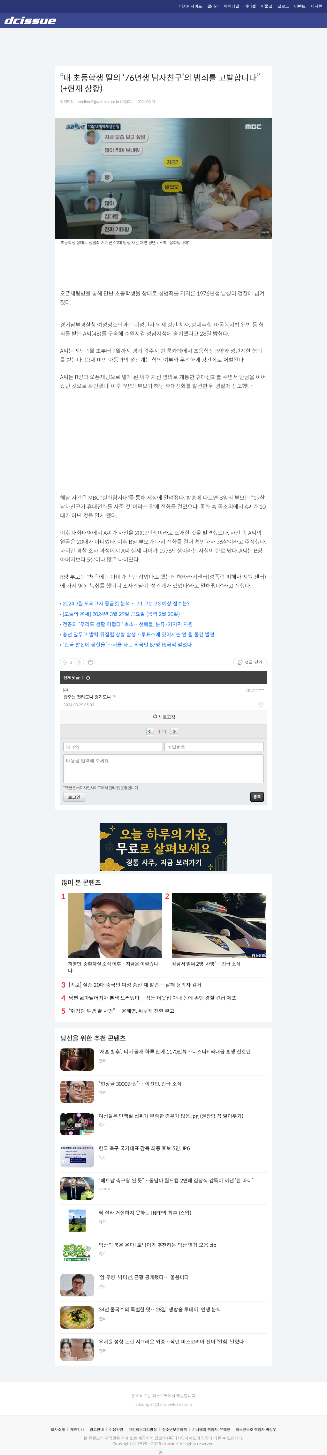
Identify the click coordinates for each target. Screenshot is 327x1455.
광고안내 (97, 1429)
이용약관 (116, 1429)
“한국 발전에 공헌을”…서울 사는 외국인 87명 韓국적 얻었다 (127, 645)
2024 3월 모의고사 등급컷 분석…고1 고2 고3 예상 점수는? (126, 604)
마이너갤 (231, 6)
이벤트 (300, 6)
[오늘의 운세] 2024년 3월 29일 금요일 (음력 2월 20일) (121, 614)
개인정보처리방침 (143, 1429)
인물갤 (266, 6)
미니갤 (250, 6)
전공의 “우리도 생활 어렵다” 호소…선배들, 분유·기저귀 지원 (128, 624)
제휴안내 (77, 1429)
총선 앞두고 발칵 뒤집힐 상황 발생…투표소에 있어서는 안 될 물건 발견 (139, 635)
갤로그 (283, 6)
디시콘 (316, 6)
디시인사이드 (190, 6)
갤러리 (213, 6)
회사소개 (58, 1429)
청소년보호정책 (174, 1429)
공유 (91, 662)
